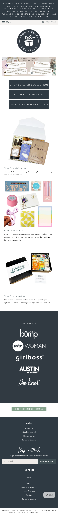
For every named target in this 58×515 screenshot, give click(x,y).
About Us (29, 428)
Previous (8, 66)
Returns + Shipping (29, 487)
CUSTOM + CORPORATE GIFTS (29, 104)
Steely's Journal (29, 432)
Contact (29, 495)
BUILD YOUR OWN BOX (29, 94)
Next (50, 66)
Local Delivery (29, 491)
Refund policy (29, 436)
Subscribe (47, 461)
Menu (8, 22)
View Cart (50, 22)
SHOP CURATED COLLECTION (29, 85)
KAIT (47, 512)
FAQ (29, 483)
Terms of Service (29, 440)
